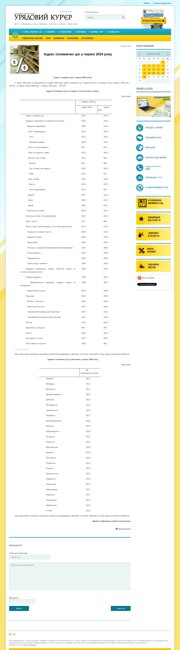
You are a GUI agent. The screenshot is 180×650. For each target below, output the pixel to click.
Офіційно (51, 32)
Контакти (53, 24)
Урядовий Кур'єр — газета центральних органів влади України (43, 14)
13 (154, 69)
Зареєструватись (162, 3)
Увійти (147, 3)
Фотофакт (62, 24)
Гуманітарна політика (32, 38)
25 (144, 77)
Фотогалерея (87, 38)
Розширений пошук (92, 12)
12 (149, 69)
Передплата (43, 24)
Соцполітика (65, 32)
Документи (59, 38)
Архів (35, 24)
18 (144, 73)
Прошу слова (72, 24)
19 (149, 73)
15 (163, 69)
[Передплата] (153, 116)
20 (154, 73)
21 (158, 73)
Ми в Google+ (148, 278)
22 (163, 73)
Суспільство (113, 32)
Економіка (81, 32)
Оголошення (26, 24)
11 (144, 69)
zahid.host (33, 645)
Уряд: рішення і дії (33, 32)
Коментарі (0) (15, 545)
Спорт (48, 38)
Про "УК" (17, 24)
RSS (14, 634)
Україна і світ (97, 32)
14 (158, 69)
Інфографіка (72, 38)
